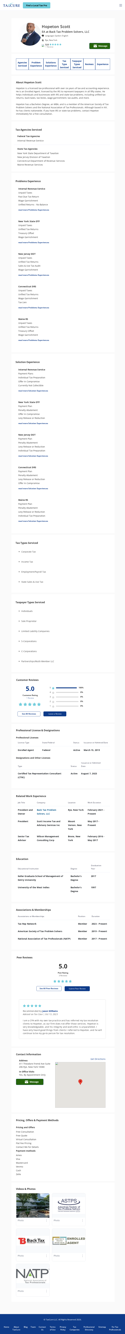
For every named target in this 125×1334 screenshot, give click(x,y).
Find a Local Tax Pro (36, 5)
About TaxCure (16, 1328)
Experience (102, 64)
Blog (26, 1327)
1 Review (49, 47)
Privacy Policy (63, 1328)
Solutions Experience (51, 64)
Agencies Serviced (22, 64)
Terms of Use (52, 1328)
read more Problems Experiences (33, 210)
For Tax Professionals (115, 1328)
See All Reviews (29, 714)
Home (6, 1327)
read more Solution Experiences (33, 390)
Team (33, 1327)
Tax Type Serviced (64, 64)
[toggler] (121, 5)
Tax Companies (75, 1328)
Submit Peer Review (77, 988)
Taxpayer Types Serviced (77, 64)
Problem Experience (36, 64)
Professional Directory (89, 1328)
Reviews (89, 64)
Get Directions (98, 1059)
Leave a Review (54, 714)
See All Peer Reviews (49, 988)
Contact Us (42, 1328)
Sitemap (102, 1327)
